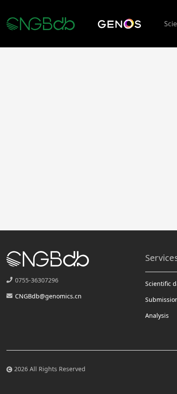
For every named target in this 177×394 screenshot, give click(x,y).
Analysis (157, 315)
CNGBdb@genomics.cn (48, 296)
